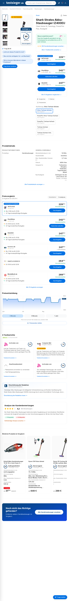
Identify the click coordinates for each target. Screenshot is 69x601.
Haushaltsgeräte (28, 9)
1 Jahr (56, 316)
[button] (21, 30)
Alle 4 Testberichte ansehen (51, 50)
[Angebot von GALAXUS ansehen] (51, 86)
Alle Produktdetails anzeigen (34, 184)
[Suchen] (54, 3)
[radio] (44, 110)
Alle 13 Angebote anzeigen (34, 287)
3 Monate (13, 316)
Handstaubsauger (49, 9)
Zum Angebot (51, 64)
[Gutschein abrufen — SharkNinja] (51, 74)
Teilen (65, 15)
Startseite (5, 9)
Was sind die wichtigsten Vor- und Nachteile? (17, 56)
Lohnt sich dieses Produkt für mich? (14, 52)
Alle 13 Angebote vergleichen (50, 94)
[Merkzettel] (62, 3)
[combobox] (40, 3)
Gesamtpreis (52, 197)
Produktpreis (61, 197)
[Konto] (65, 3)
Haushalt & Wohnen (15, 9)
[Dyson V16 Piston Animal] (38, 465)
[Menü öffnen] (3, 3)
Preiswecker (42, 102)
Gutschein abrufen (51, 76)
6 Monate (34, 316)
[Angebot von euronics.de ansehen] (34, 250)
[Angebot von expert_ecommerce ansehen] (34, 264)
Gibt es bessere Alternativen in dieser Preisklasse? (15, 61)
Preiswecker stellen (35, 323)
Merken (52, 99)
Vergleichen (42, 99)
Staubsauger (38, 9)
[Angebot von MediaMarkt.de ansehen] (34, 278)
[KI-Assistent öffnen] (59, 3)
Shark (38, 15)
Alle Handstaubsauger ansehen (49, 512)
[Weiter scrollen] (66, 463)
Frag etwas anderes (10, 66)
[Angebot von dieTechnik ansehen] (51, 60)
